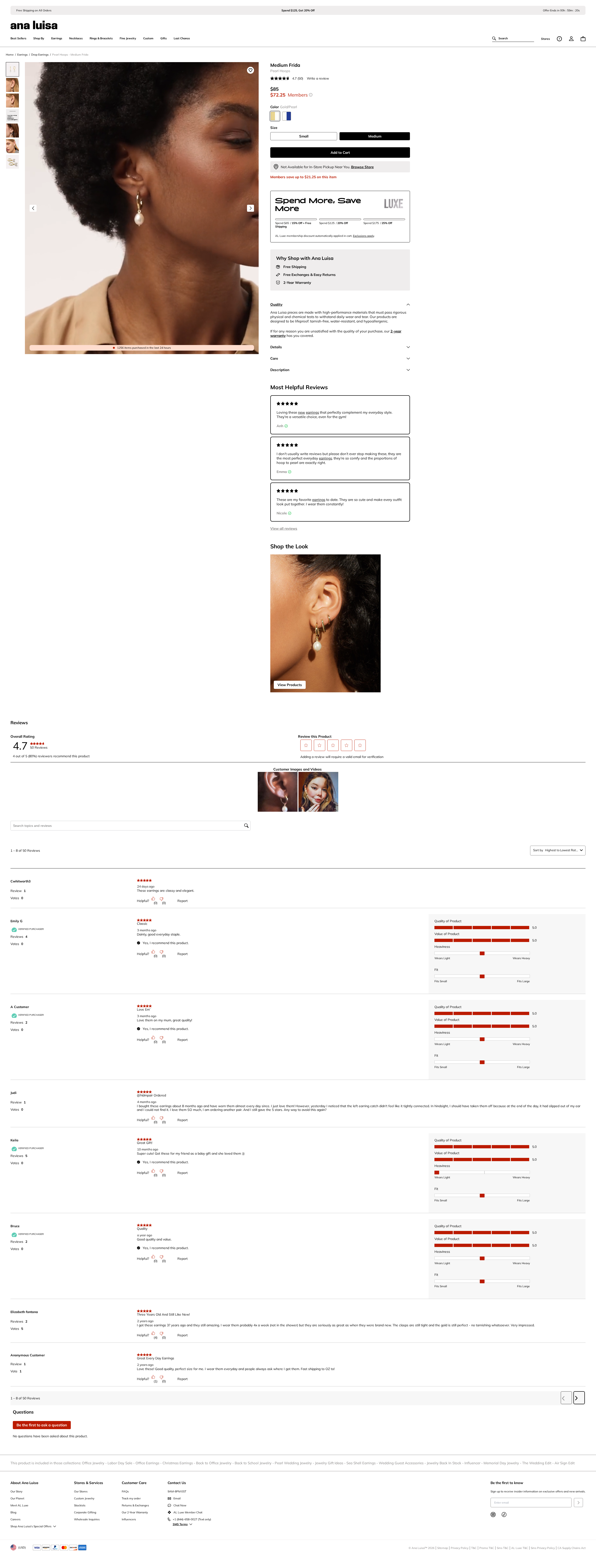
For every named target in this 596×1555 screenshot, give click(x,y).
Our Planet (17, 1498)
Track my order (131, 1498)
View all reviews (283, 528)
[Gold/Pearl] (275, 116)
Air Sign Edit (565, 1463)
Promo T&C (486, 1548)
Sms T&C (502, 1548)
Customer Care (134, 1483)
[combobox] (562, 850)
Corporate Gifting (85, 1512)
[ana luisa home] (298, 22)
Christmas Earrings (179, 1463)
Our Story (16, 1491)
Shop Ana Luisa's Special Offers (30, 1526)
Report (182, 901)
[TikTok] (504, 1514)
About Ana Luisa (24, 1483)
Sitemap (442, 1548)
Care (274, 358)
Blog (13, 1512)
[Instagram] (493, 1514)
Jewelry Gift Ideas (330, 1463)
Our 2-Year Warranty (135, 1512)
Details (276, 347)
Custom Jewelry (84, 1498)
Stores (545, 38)
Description (279, 370)
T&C (474, 1548)
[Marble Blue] (286, 116)
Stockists (79, 1505)
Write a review (318, 78)
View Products (290, 685)
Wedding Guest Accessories (403, 1463)
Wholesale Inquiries (87, 1519)
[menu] (571, 38)
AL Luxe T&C (519, 1548)
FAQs (125, 1491)
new (301, 412)
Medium (374, 136)
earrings (312, 412)
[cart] (583, 38)
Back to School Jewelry (255, 1463)
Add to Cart (340, 152)
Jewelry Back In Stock (445, 1463)
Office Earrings (149, 1463)
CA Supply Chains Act (572, 1548)
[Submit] (578, 1502)
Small (303, 136)
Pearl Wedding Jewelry (295, 1463)
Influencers (129, 1519)
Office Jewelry (95, 1463)
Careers (15, 1519)
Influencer (474, 1463)
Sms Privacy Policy (543, 1548)
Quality (276, 304)
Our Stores (81, 1491)
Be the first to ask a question (42, 1425)
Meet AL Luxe (19, 1505)
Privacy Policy (459, 1548)
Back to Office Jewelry (215, 1463)
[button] (306, 745)
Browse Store (362, 167)
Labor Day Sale (121, 1463)
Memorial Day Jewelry (503, 1463)
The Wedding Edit (538, 1463)
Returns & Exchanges (135, 1505)
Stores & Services (88, 1483)
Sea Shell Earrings (362, 1463)
